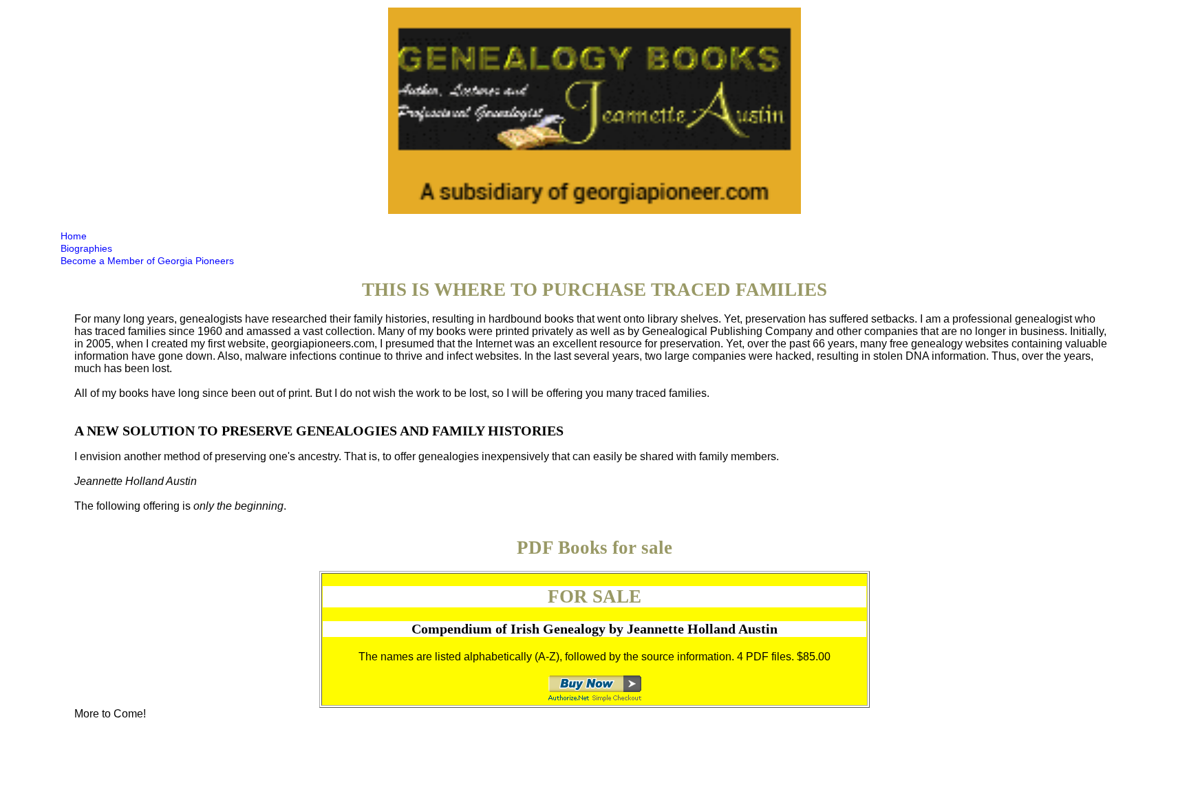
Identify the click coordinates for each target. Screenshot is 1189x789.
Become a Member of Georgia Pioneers (147, 260)
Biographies (86, 248)
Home (74, 235)
